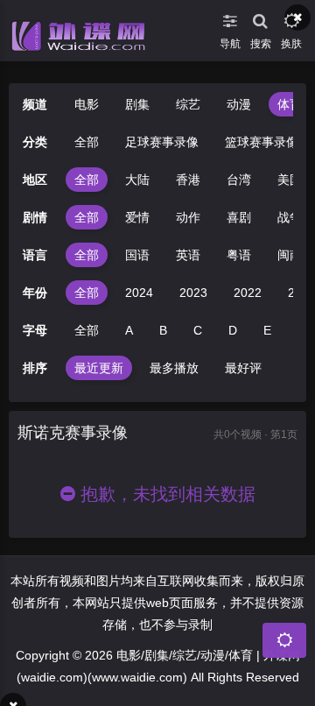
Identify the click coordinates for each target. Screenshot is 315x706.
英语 (188, 255)
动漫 (239, 104)
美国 (289, 180)
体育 (289, 104)
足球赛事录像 (162, 142)
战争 (289, 217)
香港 (188, 180)
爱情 (137, 217)
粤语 (239, 255)
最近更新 (98, 368)
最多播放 (174, 368)
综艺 (188, 104)
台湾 (239, 180)
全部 (86, 142)
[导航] (229, 17)
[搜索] (260, 17)
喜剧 (239, 217)
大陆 (137, 180)
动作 (188, 217)
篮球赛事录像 (261, 142)
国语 (137, 255)
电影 (86, 104)
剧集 (137, 104)
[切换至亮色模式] (291, 17)
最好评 (243, 368)
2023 (193, 293)
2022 (248, 293)
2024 (139, 293)
